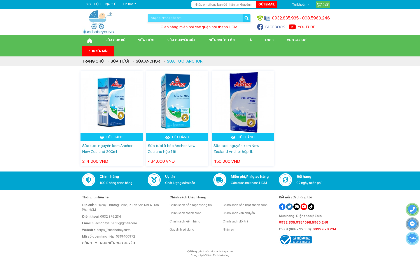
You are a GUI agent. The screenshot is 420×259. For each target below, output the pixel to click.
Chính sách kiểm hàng (185, 221)
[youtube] (304, 206)
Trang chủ (93, 61)
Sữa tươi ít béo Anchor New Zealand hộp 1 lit (171, 148)
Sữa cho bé (115, 40)
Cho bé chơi (297, 40)
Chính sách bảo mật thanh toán (245, 205)
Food (269, 40)
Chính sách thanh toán (185, 213)
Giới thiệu (93, 4)
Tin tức (128, 4)
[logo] (98, 22)
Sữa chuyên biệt (181, 40)
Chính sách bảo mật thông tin (191, 205)
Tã (250, 40)
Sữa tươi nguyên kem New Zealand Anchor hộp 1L (236, 148)
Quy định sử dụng (182, 229)
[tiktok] (311, 206)
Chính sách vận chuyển (239, 213)
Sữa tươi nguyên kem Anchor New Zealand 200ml (107, 148)
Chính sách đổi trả (235, 221)
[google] (296, 206)
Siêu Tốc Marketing (218, 255)
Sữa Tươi (146, 40)
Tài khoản (299, 4)
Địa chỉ (110, 4)
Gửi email (266, 4)
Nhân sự (228, 229)
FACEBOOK (275, 26)
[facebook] (282, 206)
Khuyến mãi (98, 51)
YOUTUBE (306, 26)
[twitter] (289, 206)
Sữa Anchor (148, 61)
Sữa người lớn (222, 40)
